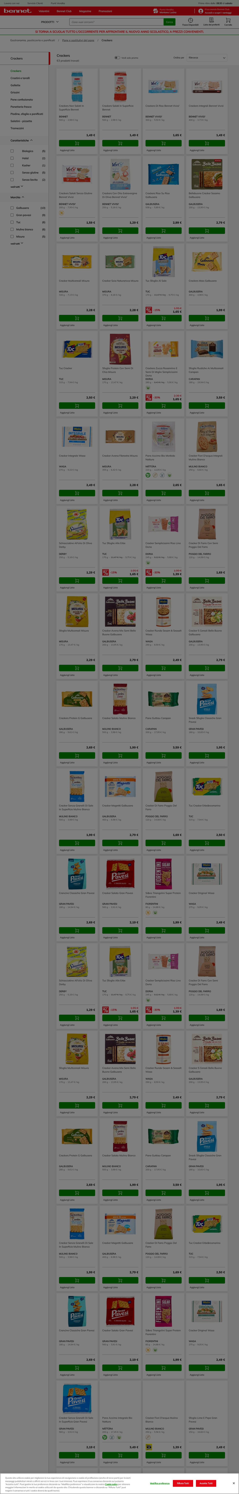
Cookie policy (111, 1484)
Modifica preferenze (160, 1483)
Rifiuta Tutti (183, 1483)
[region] (119, 1483)
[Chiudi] (233, 1483)
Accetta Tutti (206, 1483)
